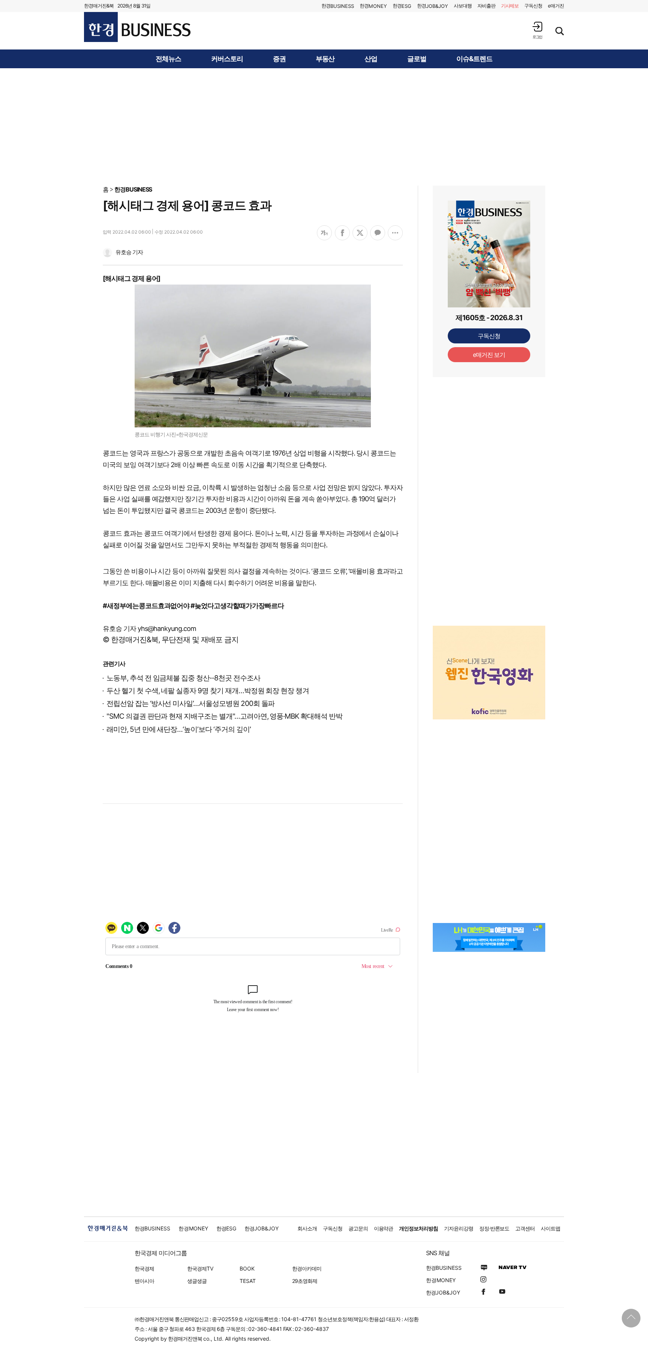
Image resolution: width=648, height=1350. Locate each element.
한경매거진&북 (99, 6)
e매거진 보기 (489, 354)
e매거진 (556, 6)
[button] (537, 30)
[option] (489, 663)
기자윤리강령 (458, 1228)
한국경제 (144, 1268)
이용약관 (383, 1228)
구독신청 (533, 6)
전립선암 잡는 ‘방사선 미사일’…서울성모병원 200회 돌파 (190, 703)
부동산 (325, 59)
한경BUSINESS (133, 189)
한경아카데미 (306, 1268)
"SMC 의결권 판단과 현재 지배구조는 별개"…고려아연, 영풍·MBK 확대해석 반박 (224, 716)
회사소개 (307, 1228)
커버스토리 (227, 59)
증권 (279, 59)
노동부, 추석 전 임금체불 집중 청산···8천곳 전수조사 (183, 678)
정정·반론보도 (494, 1228)
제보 (510, 6)
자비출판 (486, 6)
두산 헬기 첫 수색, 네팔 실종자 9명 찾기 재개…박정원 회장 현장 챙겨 (207, 690)
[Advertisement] (324, 126)
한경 (337, 6)
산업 (370, 59)
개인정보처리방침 (418, 1228)
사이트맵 (550, 1228)
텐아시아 (144, 1281)
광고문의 (358, 1228)
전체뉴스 (168, 59)
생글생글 (197, 1281)
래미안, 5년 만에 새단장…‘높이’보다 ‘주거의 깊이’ (178, 729)
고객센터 (525, 1228)
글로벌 (416, 59)
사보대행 (463, 6)
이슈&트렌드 (474, 59)
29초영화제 (304, 1281)
